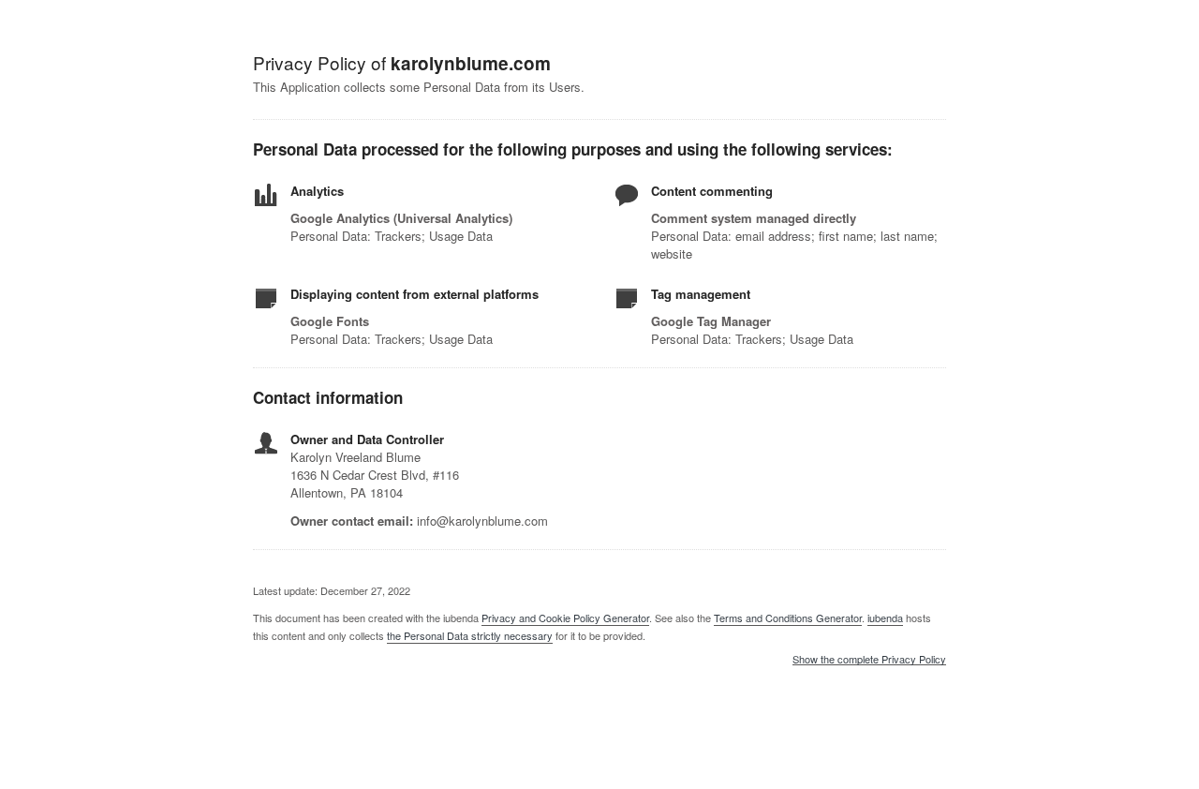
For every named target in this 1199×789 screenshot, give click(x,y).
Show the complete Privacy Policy (869, 659)
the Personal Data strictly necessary (470, 635)
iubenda (885, 617)
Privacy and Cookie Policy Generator (565, 617)
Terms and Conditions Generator (788, 617)
